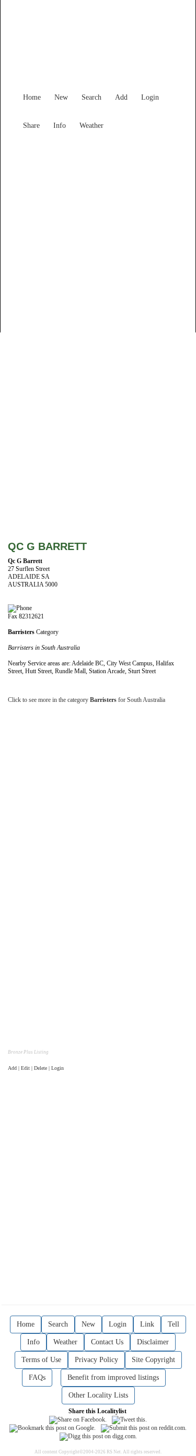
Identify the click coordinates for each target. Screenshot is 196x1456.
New (61, 97)
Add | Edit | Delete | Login (36, 1068)
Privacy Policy (96, 1360)
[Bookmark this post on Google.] (52, 1427)
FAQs (37, 1377)
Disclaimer (153, 1342)
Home (32, 97)
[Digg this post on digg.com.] (98, 1436)
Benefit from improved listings (113, 1377)
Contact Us (107, 1342)
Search (91, 97)
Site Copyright (153, 1360)
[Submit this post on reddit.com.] (143, 1427)
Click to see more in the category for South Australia (86, 699)
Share (31, 125)
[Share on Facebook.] (78, 1419)
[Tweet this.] (129, 1419)
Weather (91, 125)
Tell (173, 1324)
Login (150, 97)
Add (121, 97)
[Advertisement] (98, 232)
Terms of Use (41, 1360)
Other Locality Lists (98, 1395)
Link (147, 1324)
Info (59, 125)
